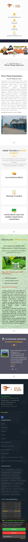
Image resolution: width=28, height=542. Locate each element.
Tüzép (3, 469)
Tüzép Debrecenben (10, 469)
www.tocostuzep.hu (8, 404)
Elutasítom (14, 532)
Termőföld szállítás (6, 494)
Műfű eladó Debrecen (15, 494)
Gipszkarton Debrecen (16, 477)
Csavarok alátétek (22, 480)
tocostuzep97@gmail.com (9, 402)
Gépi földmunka (16, 486)
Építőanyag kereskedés (6, 472)
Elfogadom (14, 529)
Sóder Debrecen (15, 491)
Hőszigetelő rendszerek (18, 483)
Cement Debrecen (5, 480)
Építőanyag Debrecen (17, 472)
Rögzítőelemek (14, 480)
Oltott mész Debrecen (6, 491)
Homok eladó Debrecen (17, 488)
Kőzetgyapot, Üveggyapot (7, 483)
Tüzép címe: (14, 34)
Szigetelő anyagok (15, 475)
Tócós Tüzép (18, 469)
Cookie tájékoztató (7, 536)
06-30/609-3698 (15, 400)
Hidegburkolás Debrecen (6, 486)
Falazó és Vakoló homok (6, 488)
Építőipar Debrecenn (6, 475)
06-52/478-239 (5, 400)
